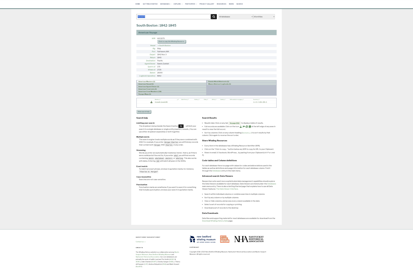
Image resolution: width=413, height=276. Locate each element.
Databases (165, 4)
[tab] (171, 81)
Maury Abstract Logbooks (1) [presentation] (219, 84)
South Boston (165, 46)
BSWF (154, 262)
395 (264, 102)
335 (260, 102)
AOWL (138, 262)
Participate (190, 4)
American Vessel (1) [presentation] (146, 84)
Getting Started (150, 4)
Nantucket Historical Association (147, 257)
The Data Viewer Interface (227, 189)
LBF (146, 264)
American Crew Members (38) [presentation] (149, 91)
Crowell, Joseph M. (161, 102)
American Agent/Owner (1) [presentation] (148, 86)
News (231, 4)
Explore (177, 4)
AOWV (172, 259)
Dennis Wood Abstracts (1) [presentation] (218, 81)
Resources (221, 4)
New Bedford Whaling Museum (160, 254)
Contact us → (141, 242)
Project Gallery (207, 4)
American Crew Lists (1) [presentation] (147, 89)
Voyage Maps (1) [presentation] (144, 94)
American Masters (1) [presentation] (146, 81)
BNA (164, 264)
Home (137, 4)
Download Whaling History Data (215, 221)
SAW (171, 262)
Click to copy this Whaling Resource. (171, 41)
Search (239, 4)
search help (143, 111)
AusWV (139, 266)
